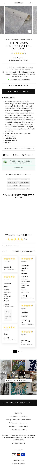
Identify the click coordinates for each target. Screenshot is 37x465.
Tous (28, 189)
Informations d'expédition (18, 148)
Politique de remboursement (18, 423)
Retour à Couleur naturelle (20, 402)
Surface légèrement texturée (16, 189)
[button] (28, 239)
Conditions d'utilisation (18, 429)
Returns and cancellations (18, 416)
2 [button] (18, 351)
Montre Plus (25, 292)
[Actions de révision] (14, 258)
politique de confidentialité (18, 426)
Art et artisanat (12, 182)
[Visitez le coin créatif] (18, 377)
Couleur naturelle (26, 39)
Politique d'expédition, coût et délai (18, 420)
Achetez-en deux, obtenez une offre (18, 179)
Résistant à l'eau (24, 185)
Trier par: (16, 251)
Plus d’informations (18, 167)
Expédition (12, 60)
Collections (15, 39)
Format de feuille (13, 185)
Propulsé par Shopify (18, 463)
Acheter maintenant (18, 91)
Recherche (18, 413)
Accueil (7, 39)
